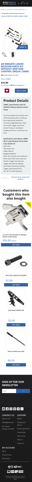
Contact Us (20, 443)
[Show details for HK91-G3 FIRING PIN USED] (16, 339)
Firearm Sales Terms (23, 429)
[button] (16, 85)
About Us (20, 440)
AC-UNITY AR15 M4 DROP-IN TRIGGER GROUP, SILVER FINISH (14, 236)
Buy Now (16, 245)
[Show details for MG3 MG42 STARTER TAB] (16, 298)
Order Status (6, 458)
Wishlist (19, 419)
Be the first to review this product (21, 178)
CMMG (8, 79)
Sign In (4, 451)
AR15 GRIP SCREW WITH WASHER (16, 275)
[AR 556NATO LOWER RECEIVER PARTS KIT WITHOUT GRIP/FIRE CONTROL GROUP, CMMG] (4, 54)
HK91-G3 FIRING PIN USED (16, 351)
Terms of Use (21, 436)
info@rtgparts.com (8, 422)
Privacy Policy (21, 432)
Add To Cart (21, 91)
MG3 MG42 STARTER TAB (16, 310)
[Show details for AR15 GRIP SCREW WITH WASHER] (16, 261)
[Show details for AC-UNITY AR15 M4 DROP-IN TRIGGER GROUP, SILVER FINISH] (16, 217)
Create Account (7, 455)
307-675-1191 (6, 419)
